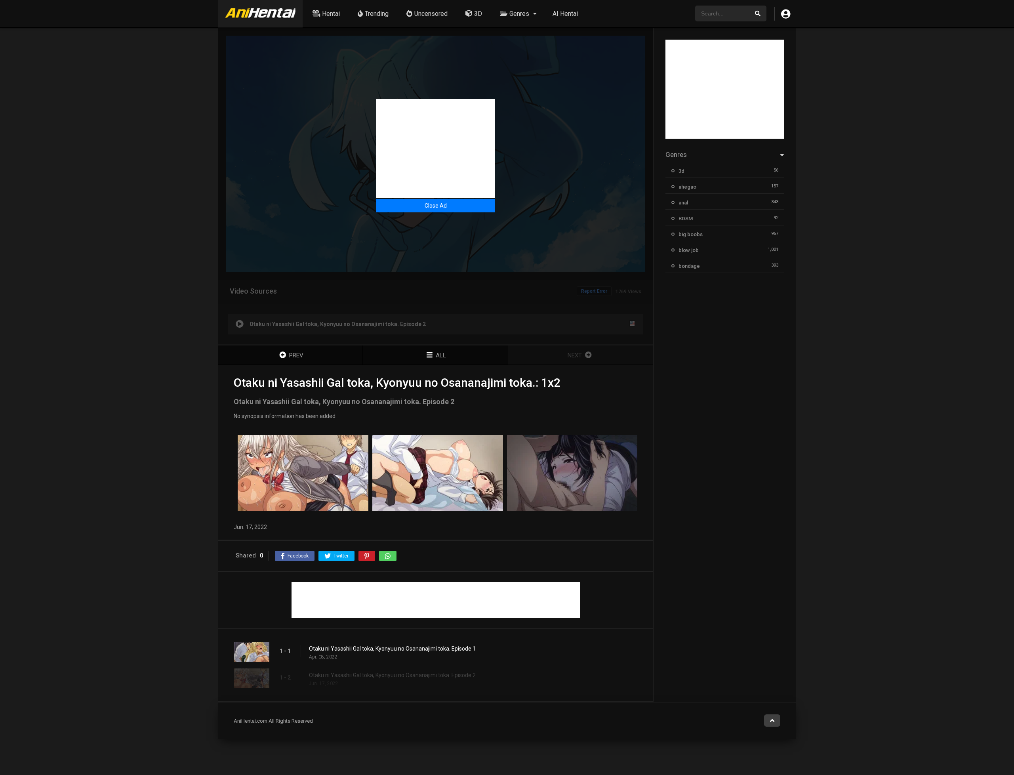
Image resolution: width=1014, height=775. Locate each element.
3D (478, 13)
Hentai (331, 13)
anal (683, 203)
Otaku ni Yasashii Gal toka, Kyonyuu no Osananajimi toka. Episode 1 (392, 648)
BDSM (686, 218)
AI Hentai (565, 13)
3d (681, 171)
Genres (519, 13)
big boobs (691, 234)
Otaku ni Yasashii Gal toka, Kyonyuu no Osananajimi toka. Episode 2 (392, 675)
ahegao (687, 187)
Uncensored (431, 13)
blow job (689, 250)
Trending (377, 13)
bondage (689, 266)
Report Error (594, 291)
